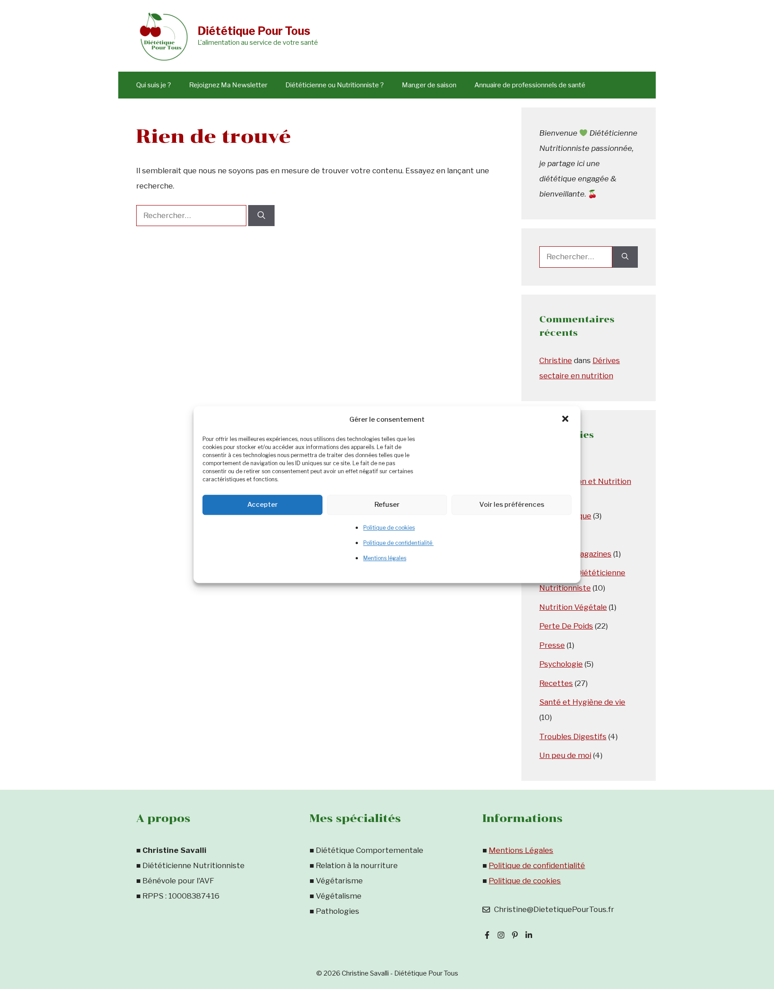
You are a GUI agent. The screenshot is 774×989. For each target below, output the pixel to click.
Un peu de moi (565, 755)
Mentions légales (384, 558)
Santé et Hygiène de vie (582, 702)
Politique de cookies (389, 527)
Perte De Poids (566, 625)
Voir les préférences (511, 505)
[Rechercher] (261, 216)
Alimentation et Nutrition (585, 481)
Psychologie (561, 663)
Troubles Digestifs (572, 736)
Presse (552, 645)
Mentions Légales (521, 850)
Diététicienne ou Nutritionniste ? (334, 85)
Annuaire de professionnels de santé (529, 85)
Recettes (556, 683)
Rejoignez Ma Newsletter (228, 85)
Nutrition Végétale (573, 607)
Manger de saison (429, 85)
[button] (566, 419)
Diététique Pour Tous (254, 31)
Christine (555, 360)
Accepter (262, 505)
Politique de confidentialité (398, 542)
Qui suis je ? (153, 85)
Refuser (387, 505)
